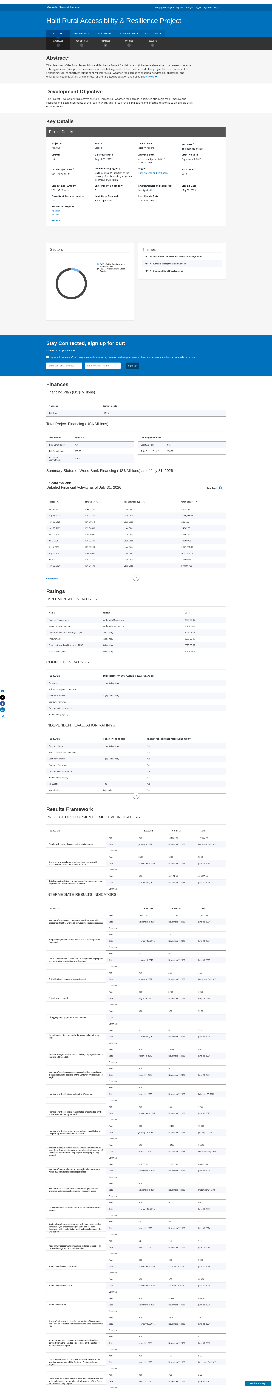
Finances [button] (105, 41)
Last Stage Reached (106, 196)
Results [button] (152, 41)
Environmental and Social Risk (155, 185)
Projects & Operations (70, 7)
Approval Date (146, 154)
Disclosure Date (104, 154)
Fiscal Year (189, 169)
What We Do (52, 7)
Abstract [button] (58, 41)
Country (55, 154)
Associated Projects (62, 206)
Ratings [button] (129, 41)
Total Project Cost (62, 169)
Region (142, 168)
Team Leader (145, 143)
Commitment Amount (63, 185)
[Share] (2, 703)
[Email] (2, 691)
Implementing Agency (107, 168)
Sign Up (132, 365)
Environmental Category (109, 185)
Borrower (188, 144)
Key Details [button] (82, 41)
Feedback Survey (257, 1383)
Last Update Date (148, 196)
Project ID (56, 143)
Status (98, 143)
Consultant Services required (67, 196)
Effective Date (190, 154)
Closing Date (189, 185)
